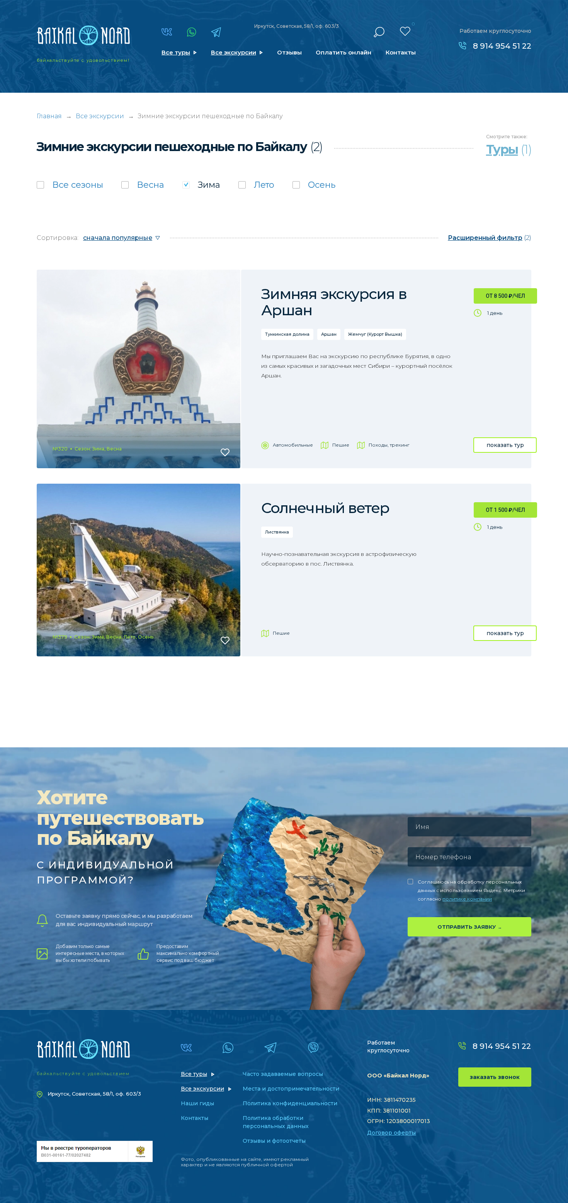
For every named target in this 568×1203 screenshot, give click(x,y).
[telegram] (216, 32)
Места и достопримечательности (291, 1088)
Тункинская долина (287, 334)
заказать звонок (495, 1077)
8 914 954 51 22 (502, 46)
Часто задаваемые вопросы (283, 1073)
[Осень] (314, 184)
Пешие (340, 445)
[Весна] (142, 184)
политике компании (467, 899)
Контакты (401, 52)
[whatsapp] (191, 32)
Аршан (329, 334)
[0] (405, 31)
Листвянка (277, 532)
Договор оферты (391, 1132)
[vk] (167, 32)
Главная (49, 116)
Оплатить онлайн (343, 52)
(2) (489, 237)
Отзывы (289, 52)
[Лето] (256, 184)
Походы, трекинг (389, 445)
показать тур (505, 445)
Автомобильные (293, 445)
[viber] (313, 1047)
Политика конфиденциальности (290, 1103)
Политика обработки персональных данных (276, 1122)
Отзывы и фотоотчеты (274, 1140)
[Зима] (201, 184)
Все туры (176, 52)
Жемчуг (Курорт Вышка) (375, 334)
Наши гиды (197, 1103)
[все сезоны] (70, 184)
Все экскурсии (233, 52)
